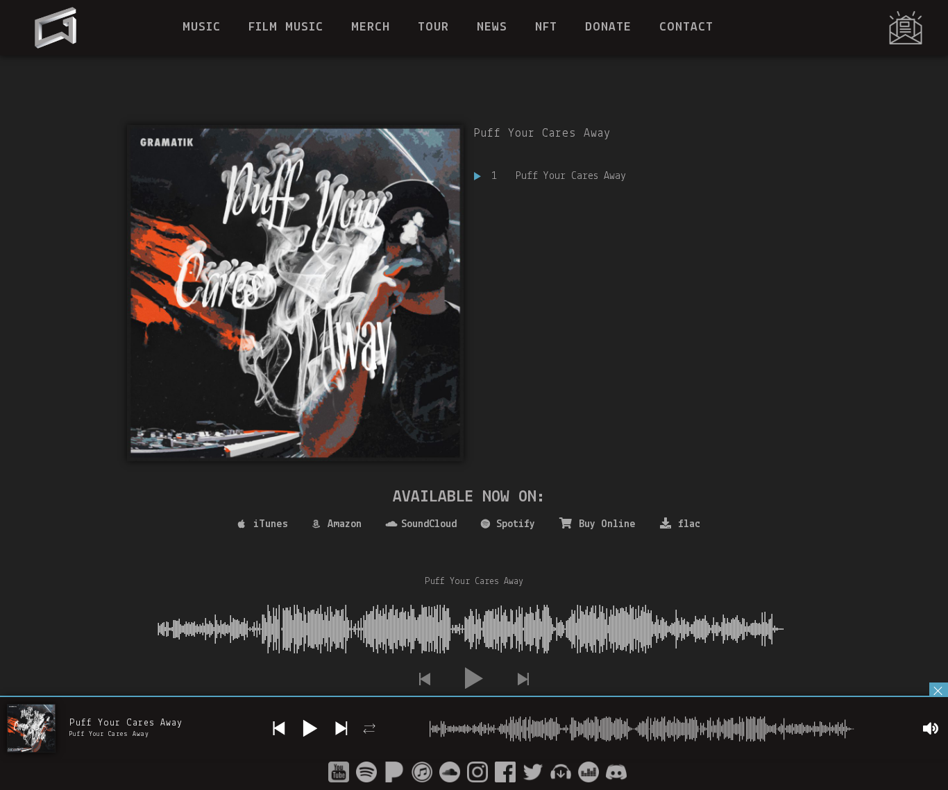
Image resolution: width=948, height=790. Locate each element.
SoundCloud (429, 524)
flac (689, 524)
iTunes (270, 524)
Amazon (345, 524)
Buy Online (607, 524)
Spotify (515, 524)
